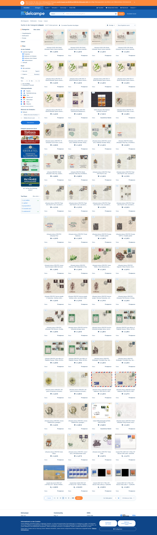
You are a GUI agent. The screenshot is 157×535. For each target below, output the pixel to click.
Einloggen (37, 7)
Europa (24, 38)
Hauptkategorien (26, 33)
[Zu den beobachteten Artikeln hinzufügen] (62, 31)
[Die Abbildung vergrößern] (54, 37)
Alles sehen (36, 29)
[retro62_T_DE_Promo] (30, 180)
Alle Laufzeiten (26, 68)
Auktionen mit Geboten (30, 56)
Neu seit (25, 71)
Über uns (23, 515)
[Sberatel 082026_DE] (30, 151)
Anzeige (111, 25)
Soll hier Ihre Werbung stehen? (31, 189)
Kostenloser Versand (28, 85)
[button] (116, 14)
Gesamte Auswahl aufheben (27, 106)
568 (73, 498)
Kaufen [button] (47, 7)
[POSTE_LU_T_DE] (30, 165)
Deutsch (132, 7)
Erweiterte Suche (131, 13)
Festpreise (27, 54)
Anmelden (26, 7)
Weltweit (25, 112)
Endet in (25, 74)
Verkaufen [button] (54, 7)
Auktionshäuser (28, 60)
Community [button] (63, 7)
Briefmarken (25, 35)
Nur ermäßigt (26, 83)
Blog (55, 515)
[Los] (118, 498)
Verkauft (25, 62)
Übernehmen (30, 122)
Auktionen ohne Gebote (30, 58)
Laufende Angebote (28, 52)
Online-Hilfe (90, 515)
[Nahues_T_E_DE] (30, 137)
